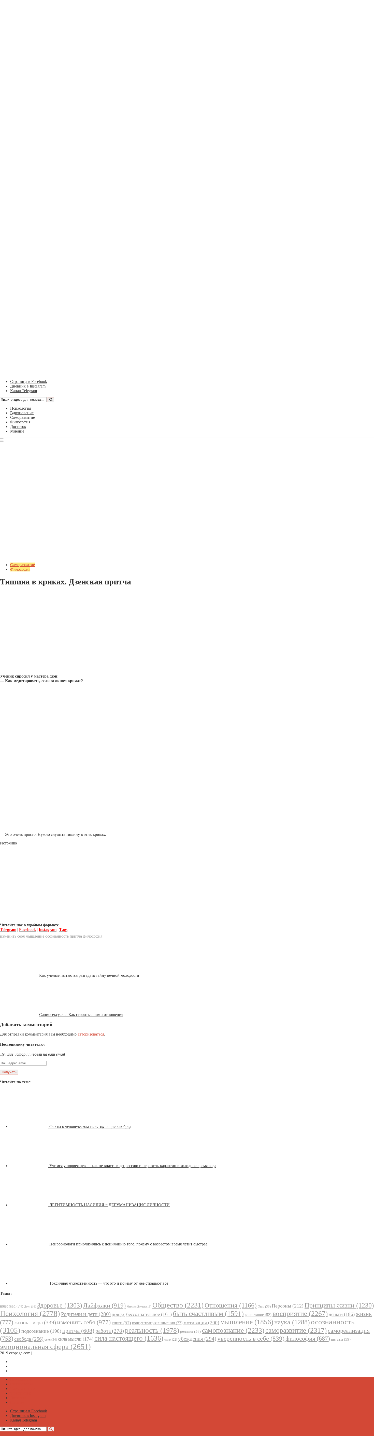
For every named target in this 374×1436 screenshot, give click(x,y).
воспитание (258, 1315)
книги (121, 1322)
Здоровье (59, 1305)
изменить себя (12, 936)
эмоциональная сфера (45, 1346)
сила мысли (75, 1339)
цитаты (341, 1339)
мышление (35, 936)
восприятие (300, 1313)
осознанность (57, 936)
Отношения (231, 1305)
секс (51, 1339)
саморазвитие (296, 1330)
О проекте (71, 1353)
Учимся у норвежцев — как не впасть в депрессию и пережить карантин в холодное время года (132, 1166)
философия (92, 936)
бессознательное (149, 1314)
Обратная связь (46, 1353)
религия (190, 1331)
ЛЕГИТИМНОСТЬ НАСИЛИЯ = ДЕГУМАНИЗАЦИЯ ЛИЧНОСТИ (109, 1205)
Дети (30, 1306)
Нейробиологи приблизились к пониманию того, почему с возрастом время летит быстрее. (128, 1244)
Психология (20, 408)
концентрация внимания (157, 1323)
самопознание (233, 1330)
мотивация (201, 1322)
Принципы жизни (339, 1305)
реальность (152, 1330)
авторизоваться (91, 1034)
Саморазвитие (22, 417)
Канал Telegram (23, 1371)
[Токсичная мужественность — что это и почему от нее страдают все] (29, 1283)
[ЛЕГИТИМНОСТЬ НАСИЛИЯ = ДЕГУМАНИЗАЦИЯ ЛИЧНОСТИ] (29, 1205)
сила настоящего (128, 1338)
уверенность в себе (250, 1338)
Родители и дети (86, 1314)
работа (109, 1331)
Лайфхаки (104, 1305)
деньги (342, 1314)
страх (170, 1339)
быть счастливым (208, 1313)
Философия (20, 422)
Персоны (288, 1306)
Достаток (18, 426)
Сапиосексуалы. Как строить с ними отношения (81, 1014)
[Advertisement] (187, 634)
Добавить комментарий (24, 594)
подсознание (41, 1331)
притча (76, 936)
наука (292, 1322)
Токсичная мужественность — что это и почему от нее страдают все (108, 1283)
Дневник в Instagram (28, 1366)
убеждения (197, 1339)
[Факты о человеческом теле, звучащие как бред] (29, 1126)
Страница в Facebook (28, 1361)
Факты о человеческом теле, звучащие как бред (90, 1126)
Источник (8, 843)
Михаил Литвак (139, 1306)
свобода (29, 1339)
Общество (178, 1305)
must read (11, 1306)
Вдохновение (22, 413)
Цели (118, 1315)
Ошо (264, 1306)
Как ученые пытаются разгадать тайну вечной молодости (89, 975)
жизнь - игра (35, 1322)
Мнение (17, 431)
